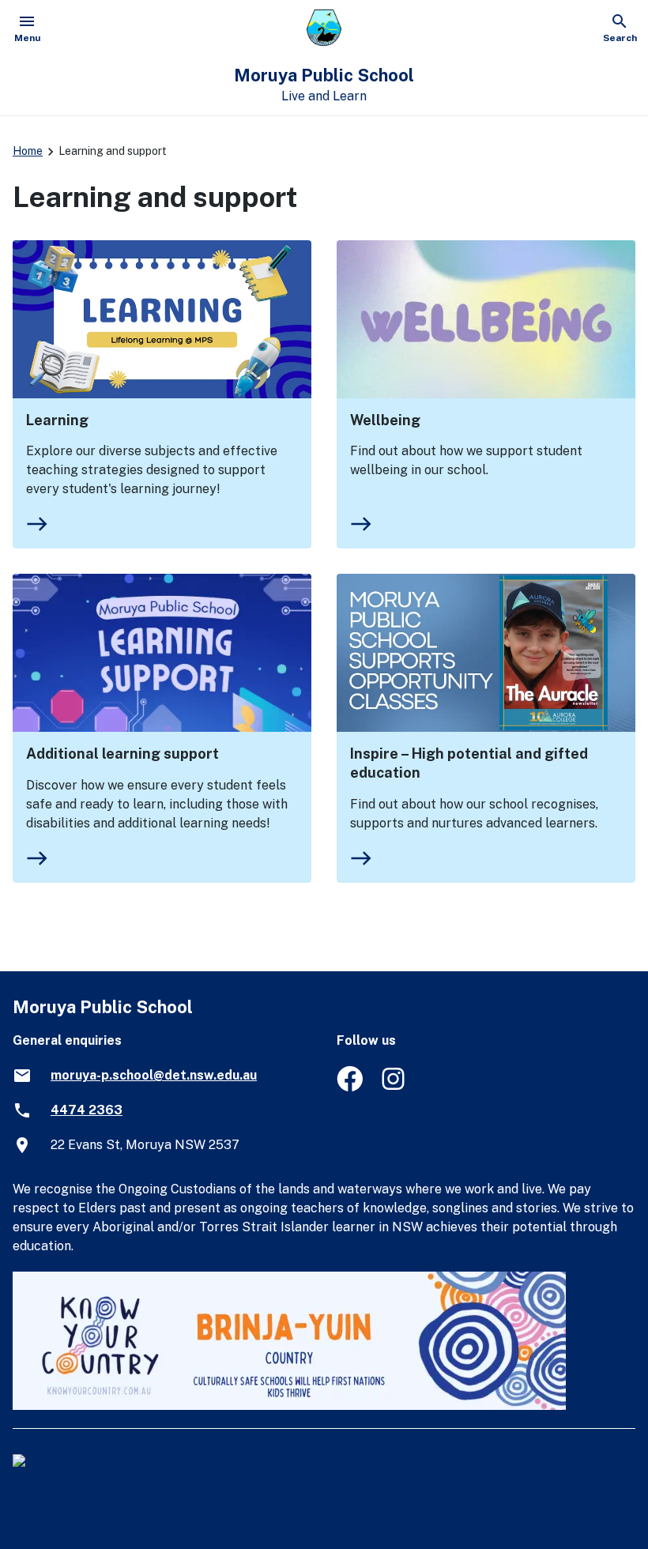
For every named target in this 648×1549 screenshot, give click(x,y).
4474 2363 (86, 1109)
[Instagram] (395, 1087)
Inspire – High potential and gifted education (469, 763)
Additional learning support (122, 753)
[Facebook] (350, 1087)
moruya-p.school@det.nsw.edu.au (154, 1075)
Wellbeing (385, 420)
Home (28, 151)
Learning (57, 420)
